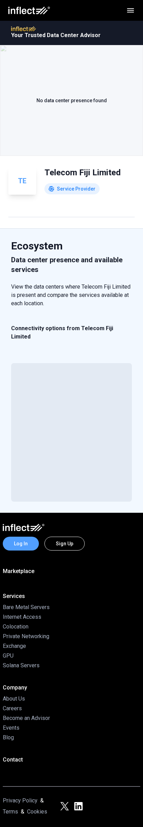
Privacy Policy (20, 800)
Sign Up (64, 543)
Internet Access (22, 617)
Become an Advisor (26, 718)
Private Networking (26, 636)
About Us (14, 698)
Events (11, 727)
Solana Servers (21, 665)
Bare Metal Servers (26, 607)
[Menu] (130, 10)
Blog (8, 737)
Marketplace (18, 571)
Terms (10, 811)
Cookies (37, 811)
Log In (21, 543)
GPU (8, 655)
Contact (13, 759)
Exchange (14, 646)
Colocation (15, 626)
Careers (12, 708)
